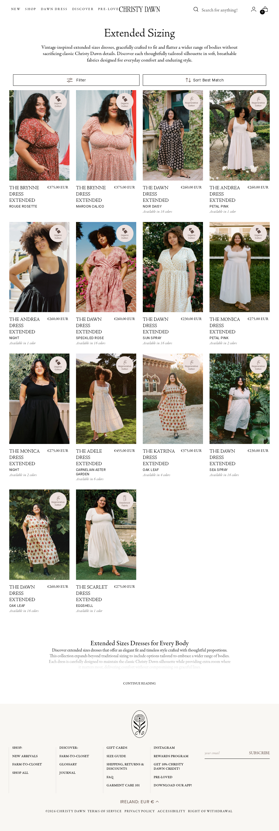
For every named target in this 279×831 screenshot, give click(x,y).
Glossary (68, 764)
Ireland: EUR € (138, 802)
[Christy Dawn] (139, 9)
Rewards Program (171, 756)
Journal (67, 773)
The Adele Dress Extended (91, 462)
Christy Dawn (71, 811)
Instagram (164, 747)
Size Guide (116, 756)
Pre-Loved (163, 777)
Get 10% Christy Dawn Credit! (168, 766)
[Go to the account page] (253, 9)
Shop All (20, 773)
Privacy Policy (140, 811)
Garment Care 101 (123, 785)
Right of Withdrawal (210, 811)
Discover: (68, 747)
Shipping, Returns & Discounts (125, 766)
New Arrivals (25, 756)
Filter (81, 80)
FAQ (110, 777)
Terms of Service (104, 811)
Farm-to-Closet (27, 764)
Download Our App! (173, 785)
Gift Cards (117, 747)
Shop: (17, 747)
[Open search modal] (196, 9)
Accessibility (171, 811)
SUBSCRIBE (259, 753)
